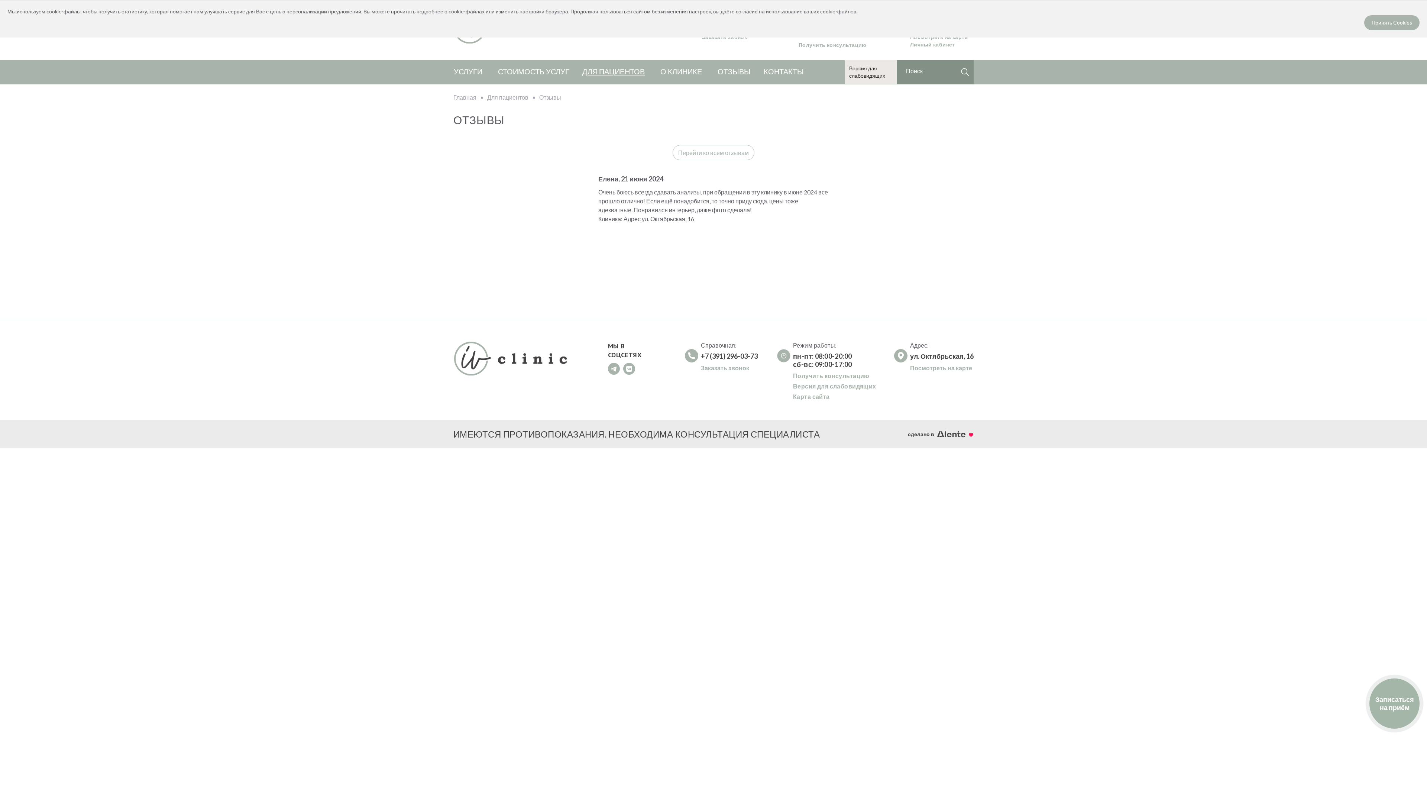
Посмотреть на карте (941, 367)
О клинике (681, 71)
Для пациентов (613, 71)
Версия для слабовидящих (834, 386)
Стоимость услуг (533, 71)
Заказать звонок (725, 367)
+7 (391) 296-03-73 (729, 356)
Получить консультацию (833, 45)
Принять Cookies (1392, 22)
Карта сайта (811, 396)
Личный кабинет (932, 44)
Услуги (468, 71)
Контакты (784, 71)
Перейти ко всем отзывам (713, 152)
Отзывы (734, 71)
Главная (464, 97)
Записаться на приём (1394, 703)
